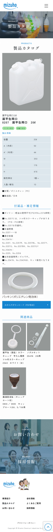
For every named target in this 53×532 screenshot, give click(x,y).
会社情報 (31, 498)
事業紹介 (6, 498)
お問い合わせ (8, 508)
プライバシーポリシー (26, 523)
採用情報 (31, 508)
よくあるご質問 (34, 503)
